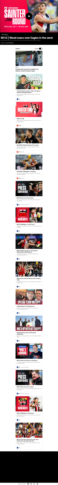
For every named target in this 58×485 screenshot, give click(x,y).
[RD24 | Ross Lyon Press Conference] (29, 356)
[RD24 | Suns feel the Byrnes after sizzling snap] (29, 275)
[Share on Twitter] (31, 484)
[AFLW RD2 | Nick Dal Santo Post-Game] (29, 141)
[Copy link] (37, 484)
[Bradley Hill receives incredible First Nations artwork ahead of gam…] (29, 62)
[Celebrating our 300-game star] (29, 302)
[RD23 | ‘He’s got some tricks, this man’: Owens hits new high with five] (29, 436)
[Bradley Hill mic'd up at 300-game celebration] (29, 329)
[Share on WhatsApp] (34, 484)
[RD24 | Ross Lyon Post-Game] (29, 193)
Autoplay (37, 48)
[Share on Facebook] (28, 484)
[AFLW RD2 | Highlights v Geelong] (29, 167)
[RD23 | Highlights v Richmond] (29, 409)
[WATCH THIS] (29, 114)
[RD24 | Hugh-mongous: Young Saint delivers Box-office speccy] (29, 247)
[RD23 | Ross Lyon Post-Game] (29, 382)
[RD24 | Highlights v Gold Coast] (29, 220)
